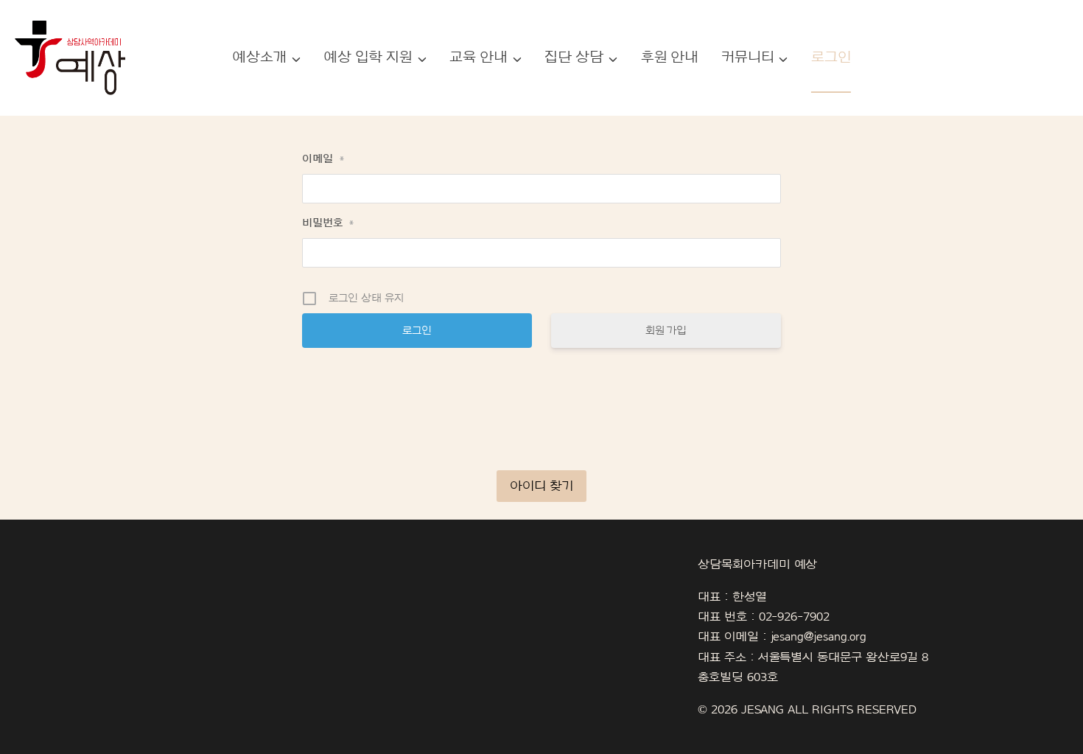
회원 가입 (666, 330)
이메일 (323, 158)
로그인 (831, 57)
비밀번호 (328, 222)
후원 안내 (670, 57)
